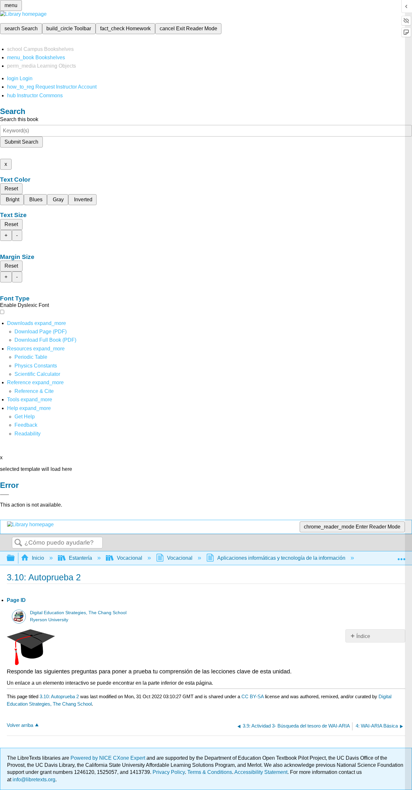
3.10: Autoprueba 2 (59, 696)
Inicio (38, 558)
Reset (11, 188)
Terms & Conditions (209, 772)
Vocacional (130, 558)
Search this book (19, 119)
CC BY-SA (253, 696)
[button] (25, 425)
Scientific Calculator (37, 374)
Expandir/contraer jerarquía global (14, 558)
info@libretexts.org (33, 779)
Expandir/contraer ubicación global (401, 556)
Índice (363, 636)
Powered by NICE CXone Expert (108, 758)
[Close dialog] (4, 494)
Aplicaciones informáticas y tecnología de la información (281, 558)
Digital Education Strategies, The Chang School (78, 612)
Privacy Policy (169, 772)
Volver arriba (20, 725)
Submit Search (21, 142)
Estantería (80, 558)
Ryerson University (49, 619)
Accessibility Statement (260, 772)
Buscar (18, 543)
